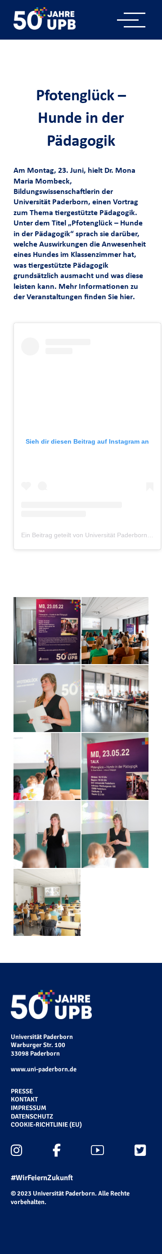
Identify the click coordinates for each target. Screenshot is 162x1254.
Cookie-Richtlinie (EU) (46, 1124)
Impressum (28, 1108)
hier (126, 296)
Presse (22, 1091)
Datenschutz (32, 1116)
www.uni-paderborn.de (43, 1069)
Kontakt (24, 1099)
